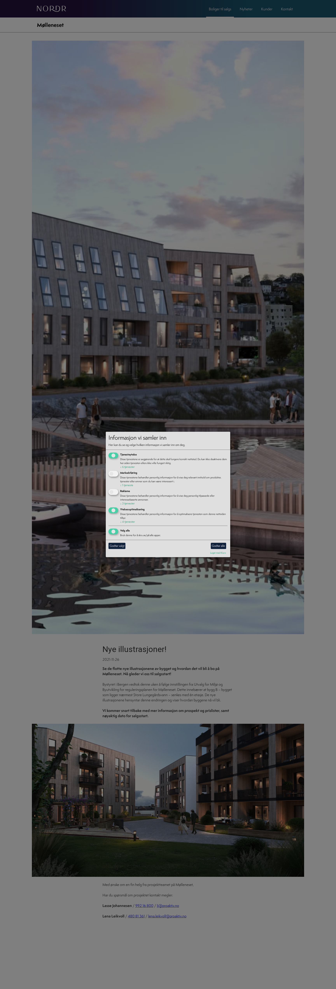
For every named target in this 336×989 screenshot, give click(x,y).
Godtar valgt (117, 546)
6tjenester (127, 467)
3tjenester (127, 503)
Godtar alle (218, 546)
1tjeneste (126, 485)
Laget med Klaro (218, 552)
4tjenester (127, 522)
